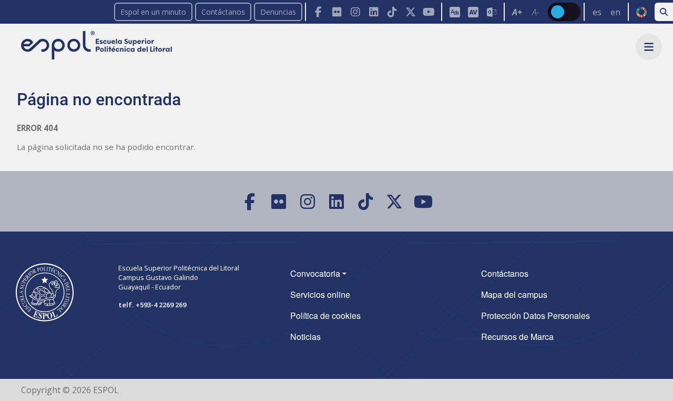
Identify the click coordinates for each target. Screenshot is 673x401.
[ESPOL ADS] (454, 12)
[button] (648, 47)
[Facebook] (318, 12)
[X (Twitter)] (410, 12)
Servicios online (320, 294)
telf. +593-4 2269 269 (152, 304)
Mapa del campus (514, 294)
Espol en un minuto (153, 12)
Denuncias (278, 12)
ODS (641, 12)
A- (535, 12)
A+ (517, 12)
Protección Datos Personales (535, 315)
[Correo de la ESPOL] (491, 12)
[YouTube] (429, 12)
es (597, 12)
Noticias (305, 336)
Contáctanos (223, 12)
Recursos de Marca (517, 336)
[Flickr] (337, 12)
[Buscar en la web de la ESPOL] (664, 12)
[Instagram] (355, 12)
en (615, 12)
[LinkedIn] (373, 12)
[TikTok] (392, 12)
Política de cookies (325, 315)
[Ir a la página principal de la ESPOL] (97, 46)
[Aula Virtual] (473, 12)
